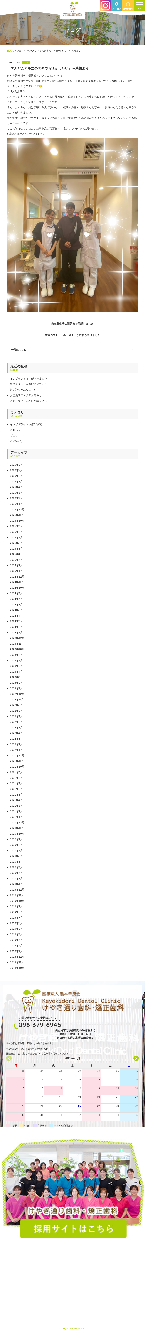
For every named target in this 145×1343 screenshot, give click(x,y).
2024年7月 (16, 598)
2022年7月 (16, 716)
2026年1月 (16, 503)
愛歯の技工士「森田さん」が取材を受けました (72, 335)
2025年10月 (17, 520)
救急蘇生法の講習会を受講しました (72, 323)
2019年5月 (16, 928)
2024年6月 (16, 604)
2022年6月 (16, 721)
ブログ (14, 435)
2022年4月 (16, 733)
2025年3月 (16, 559)
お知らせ (15, 429)
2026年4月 (16, 487)
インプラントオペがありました (28, 378)
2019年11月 (17, 895)
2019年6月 (16, 923)
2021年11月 (17, 760)
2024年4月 (16, 615)
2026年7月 (16, 470)
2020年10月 (17, 833)
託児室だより (18, 441)
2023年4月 (16, 671)
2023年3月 (16, 677)
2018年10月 (17, 967)
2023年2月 (16, 682)
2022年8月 (16, 710)
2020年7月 (16, 850)
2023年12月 (17, 637)
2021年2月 (16, 811)
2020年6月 (16, 855)
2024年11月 (17, 582)
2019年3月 (16, 939)
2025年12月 (17, 509)
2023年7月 (16, 660)
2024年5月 (16, 610)
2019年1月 (16, 951)
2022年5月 (16, 727)
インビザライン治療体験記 (26, 424)
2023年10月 (17, 649)
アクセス (116, 8)
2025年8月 (16, 531)
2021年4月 (16, 800)
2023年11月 (17, 643)
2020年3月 (16, 872)
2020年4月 (16, 867)
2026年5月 (16, 481)
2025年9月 (16, 526)
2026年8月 (16, 464)
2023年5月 (16, 665)
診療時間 (128, 8)
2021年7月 (16, 783)
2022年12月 (17, 693)
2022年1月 (16, 749)
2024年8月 (16, 593)
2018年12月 (17, 956)
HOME (10, 50)
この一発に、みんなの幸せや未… (30, 400)
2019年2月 (16, 945)
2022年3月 (16, 738)
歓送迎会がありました (23, 389)
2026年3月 (16, 492)
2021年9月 (16, 772)
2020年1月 (16, 883)
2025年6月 (16, 542)
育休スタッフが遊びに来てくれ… (30, 384)
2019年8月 (16, 911)
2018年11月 (17, 962)
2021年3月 (16, 805)
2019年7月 (16, 917)
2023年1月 (16, 688)
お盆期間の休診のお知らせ (26, 395)
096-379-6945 (40, 1025)
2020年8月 (16, 844)
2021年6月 (16, 788)
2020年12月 (17, 822)
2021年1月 (16, 816)
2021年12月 (17, 755)
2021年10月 (17, 766)
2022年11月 (17, 699)
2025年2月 (16, 565)
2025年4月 (16, 554)
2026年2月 (16, 498)
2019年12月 (17, 889)
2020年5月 (16, 861)
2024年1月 (16, 632)
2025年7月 (16, 537)
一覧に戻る (18, 349)
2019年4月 (16, 934)
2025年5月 (16, 548)
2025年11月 (17, 514)
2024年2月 (16, 626)
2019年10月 (17, 900)
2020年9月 (16, 839)
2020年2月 (16, 878)
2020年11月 (17, 828)
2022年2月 (16, 744)
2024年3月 (16, 621)
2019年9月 (16, 906)
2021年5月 (16, 794)
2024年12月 (17, 576)
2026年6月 (16, 475)
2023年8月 (16, 654)
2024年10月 (17, 587)
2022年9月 (16, 705)
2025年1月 (16, 570)
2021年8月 (16, 777)
